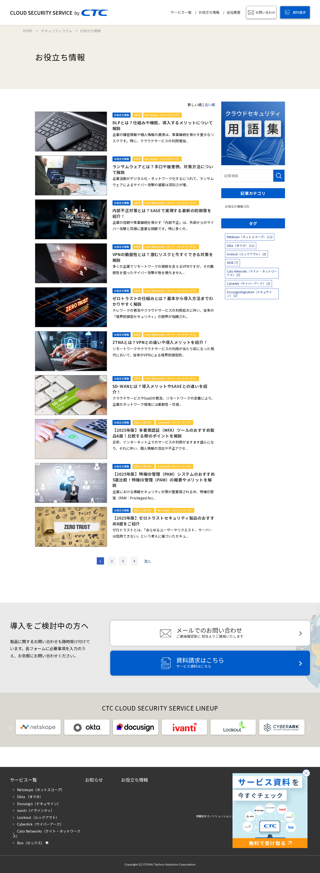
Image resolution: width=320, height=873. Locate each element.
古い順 (209, 104)
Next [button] (306, 727)
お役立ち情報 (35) (237, 206)
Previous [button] (14, 727)
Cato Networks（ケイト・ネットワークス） (171, 203)
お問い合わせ (265, 12)
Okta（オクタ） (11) (240, 245)
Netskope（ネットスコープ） (162, 115)
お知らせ (94, 779)
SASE (137, 115)
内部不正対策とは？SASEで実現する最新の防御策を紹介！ (162, 213)
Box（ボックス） (30, 842)
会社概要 (233, 12)
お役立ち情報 (209, 12)
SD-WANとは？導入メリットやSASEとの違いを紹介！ (160, 389)
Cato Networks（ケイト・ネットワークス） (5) (252, 273)
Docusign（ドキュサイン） (39, 803)
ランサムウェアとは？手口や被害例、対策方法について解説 (162, 169)
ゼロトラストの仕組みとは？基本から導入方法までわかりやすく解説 (162, 301)
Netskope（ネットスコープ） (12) (249, 237)
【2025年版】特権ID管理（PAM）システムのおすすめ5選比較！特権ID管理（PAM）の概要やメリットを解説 (163, 479)
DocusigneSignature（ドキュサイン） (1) (249, 293)
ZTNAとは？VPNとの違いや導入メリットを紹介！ (160, 342)
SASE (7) (232, 262)
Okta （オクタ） (30, 796)
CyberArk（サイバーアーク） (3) (248, 283)
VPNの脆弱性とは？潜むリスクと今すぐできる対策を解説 (162, 257)
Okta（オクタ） (143, 422)
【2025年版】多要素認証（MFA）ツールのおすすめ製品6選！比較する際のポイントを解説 (163, 432)
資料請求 (299, 12)
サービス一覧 (181, 12)
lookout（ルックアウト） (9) (246, 254)
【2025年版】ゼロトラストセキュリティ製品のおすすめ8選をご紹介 (163, 520)
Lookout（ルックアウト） (38, 817)
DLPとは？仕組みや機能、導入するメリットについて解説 (162, 125)
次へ (147, 561)
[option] (38, 727)
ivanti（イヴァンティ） (35, 810)
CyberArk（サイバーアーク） (174, 422)
